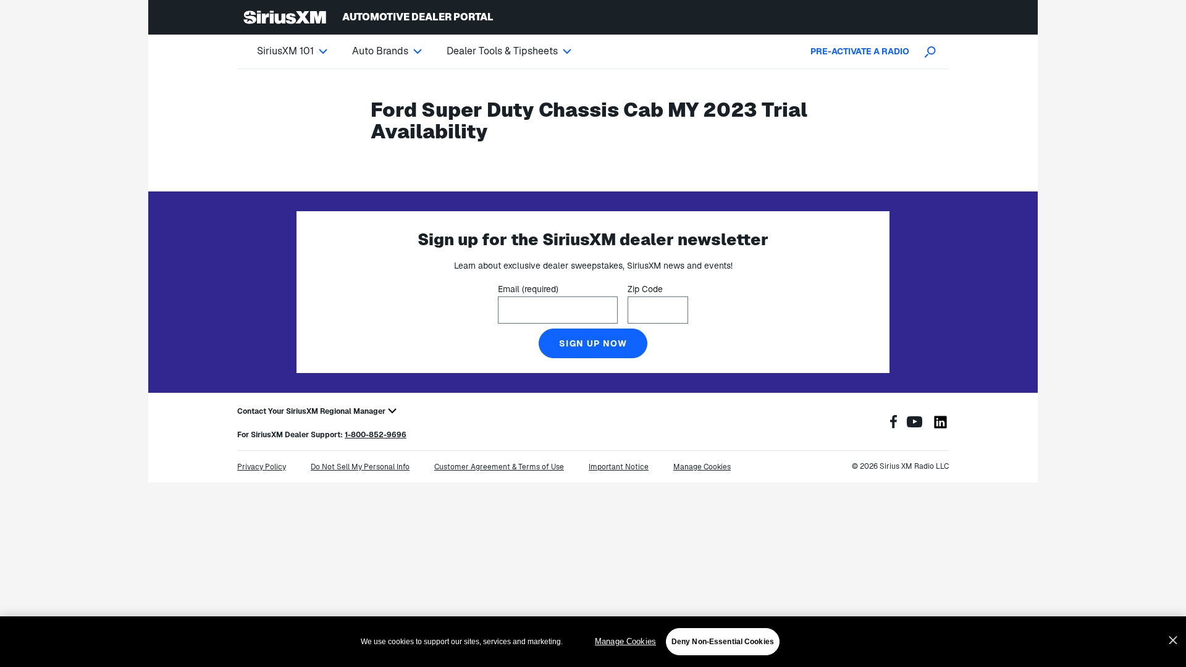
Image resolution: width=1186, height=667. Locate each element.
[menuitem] (304, 51)
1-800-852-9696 (375, 435)
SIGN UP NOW (593, 343)
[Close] (1173, 640)
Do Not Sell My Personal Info (360, 467)
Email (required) (528, 289)
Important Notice (619, 467)
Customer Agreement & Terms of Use (499, 467)
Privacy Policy (261, 467)
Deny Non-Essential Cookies (722, 641)
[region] (593, 641)
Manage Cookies (625, 641)
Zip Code (645, 289)
